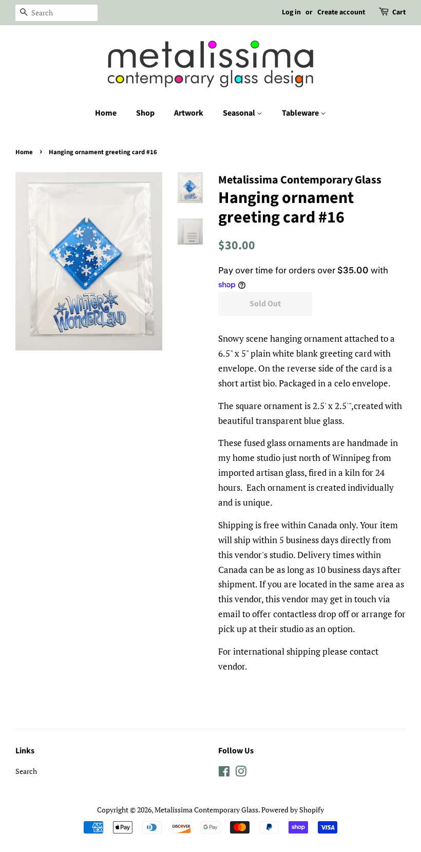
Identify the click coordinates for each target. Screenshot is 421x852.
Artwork (188, 113)
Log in (291, 12)
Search (26, 771)
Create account (341, 12)
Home (106, 113)
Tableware (301, 113)
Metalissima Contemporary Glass (206, 809)
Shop (145, 113)
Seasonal (240, 113)
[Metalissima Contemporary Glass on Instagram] (240, 773)
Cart (399, 12)
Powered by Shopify (292, 809)
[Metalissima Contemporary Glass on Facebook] (224, 773)
